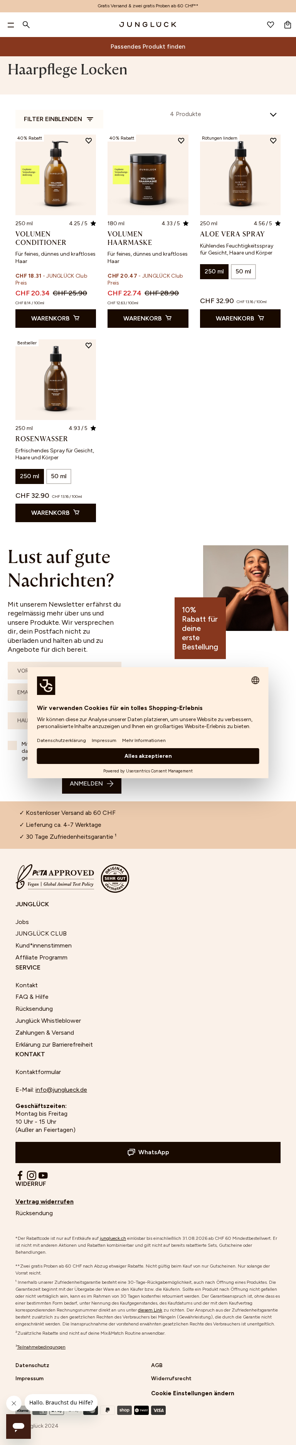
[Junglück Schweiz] (148, 24)
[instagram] (31, 1175)
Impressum (29, 1378)
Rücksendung (34, 1008)
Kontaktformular (38, 1072)
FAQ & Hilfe (32, 996)
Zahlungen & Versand (44, 1032)
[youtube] (43, 1175)
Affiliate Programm (41, 957)
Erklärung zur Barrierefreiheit (54, 1044)
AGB (157, 1365)
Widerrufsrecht (171, 1378)
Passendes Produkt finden (148, 46)
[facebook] (20, 1175)
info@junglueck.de (61, 1089)
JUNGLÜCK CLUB (41, 933)
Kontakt (26, 985)
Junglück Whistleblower (48, 1020)
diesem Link (150, 1310)
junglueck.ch (113, 1238)
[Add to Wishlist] (88, 141)
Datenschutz (32, 1365)
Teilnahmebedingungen (41, 1347)
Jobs (22, 922)
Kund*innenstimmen (43, 945)
